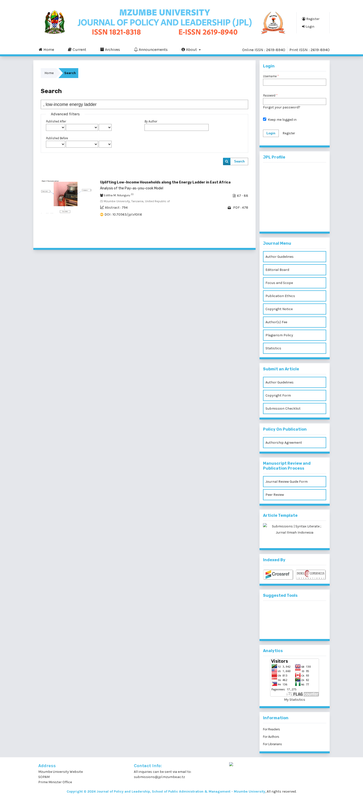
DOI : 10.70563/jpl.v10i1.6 (123, 214)
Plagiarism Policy (279, 335)
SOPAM (44, 777)
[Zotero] (303, 628)
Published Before (57, 138)
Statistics (273, 348)
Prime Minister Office (55, 782)
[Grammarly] (287, 628)
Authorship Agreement (283, 442)
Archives (112, 49)
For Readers (271, 729)
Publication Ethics (280, 296)
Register (312, 19)
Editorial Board (277, 270)
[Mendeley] (287, 611)
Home (48, 49)
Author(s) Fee (276, 322)
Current (79, 49)
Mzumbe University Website (60, 772)
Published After (56, 121)
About (191, 49)
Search (239, 161)
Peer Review (274, 495)
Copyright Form (278, 395)
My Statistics (294, 700)
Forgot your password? (281, 107)
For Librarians (272, 744)
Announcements (153, 49)
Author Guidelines (279, 257)
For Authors (271, 737)
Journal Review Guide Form (286, 481)
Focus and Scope (279, 283)
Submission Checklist (283, 408)
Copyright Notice (279, 309)
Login (309, 26)
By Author (150, 121)
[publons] (303, 611)
